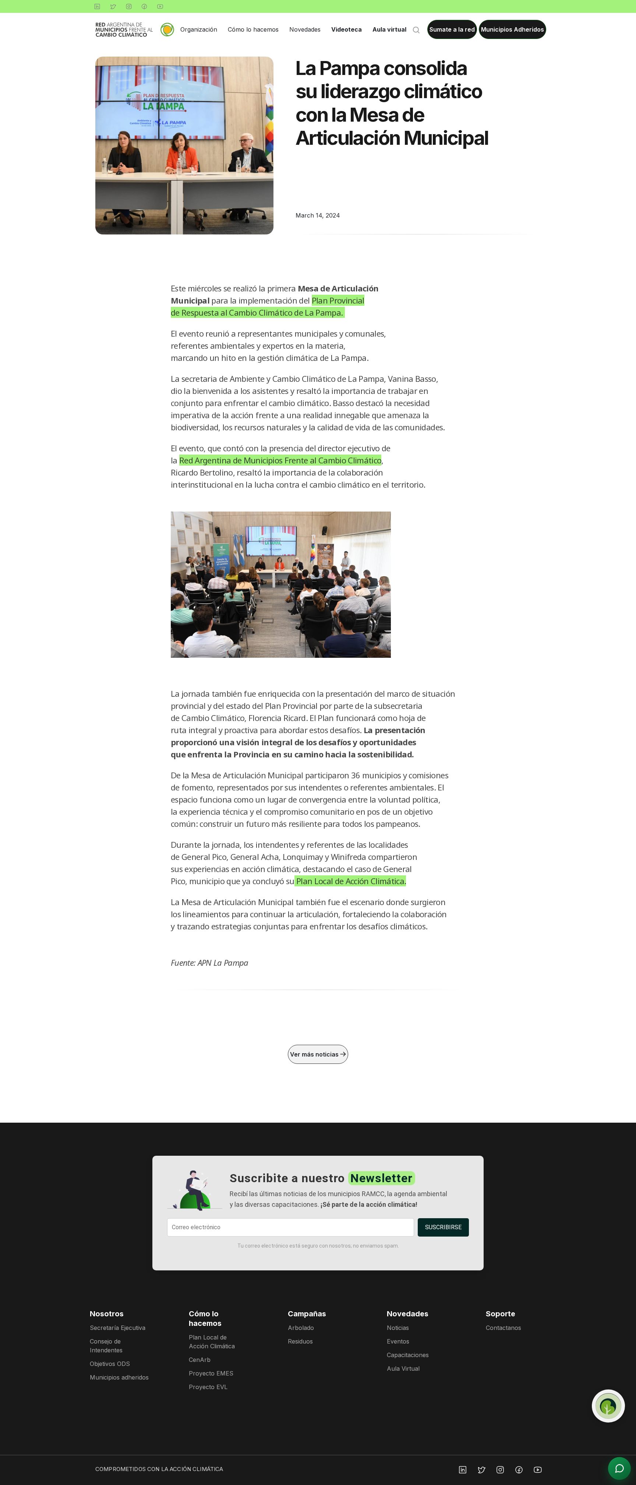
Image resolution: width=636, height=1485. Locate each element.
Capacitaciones (408, 1355)
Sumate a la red (452, 29)
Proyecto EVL (208, 1387)
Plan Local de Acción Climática (212, 1342)
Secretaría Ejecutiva (117, 1327)
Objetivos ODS (110, 1363)
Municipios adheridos (119, 1377)
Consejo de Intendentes (106, 1346)
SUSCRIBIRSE (443, 1227)
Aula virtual (389, 29)
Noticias (398, 1327)
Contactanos (503, 1327)
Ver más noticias (315, 1054)
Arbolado (301, 1327)
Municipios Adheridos (512, 29)
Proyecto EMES (211, 1373)
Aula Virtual (403, 1368)
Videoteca (346, 29)
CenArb (200, 1359)
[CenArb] (608, 1406)
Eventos (398, 1341)
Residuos (300, 1341)
